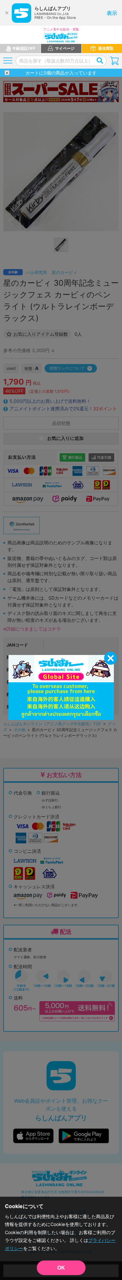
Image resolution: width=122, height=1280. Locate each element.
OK (61, 1268)
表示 (112, 13)
